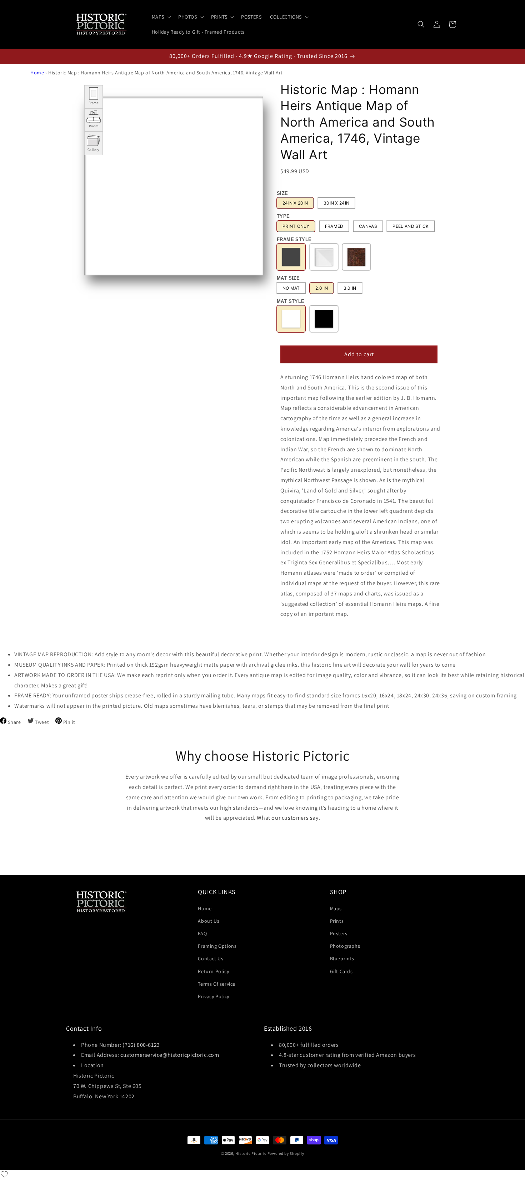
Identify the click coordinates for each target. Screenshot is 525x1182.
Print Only (295, 226)
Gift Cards (341, 971)
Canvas (368, 226)
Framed (334, 226)
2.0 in (321, 288)
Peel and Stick (410, 226)
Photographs (345, 946)
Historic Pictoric (250, 1153)
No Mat (291, 288)
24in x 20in (295, 203)
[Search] (421, 24)
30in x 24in (336, 203)
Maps (336, 908)
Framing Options (217, 946)
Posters (339, 933)
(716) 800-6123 (141, 1044)
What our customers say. (288, 817)
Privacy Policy (213, 996)
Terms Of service (216, 983)
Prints (337, 920)
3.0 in (350, 288)
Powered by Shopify (286, 1153)
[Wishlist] (4, 1174)
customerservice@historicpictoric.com (169, 1055)
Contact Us (210, 958)
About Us (208, 920)
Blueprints (342, 958)
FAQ (202, 933)
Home (37, 72)
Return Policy (213, 971)
